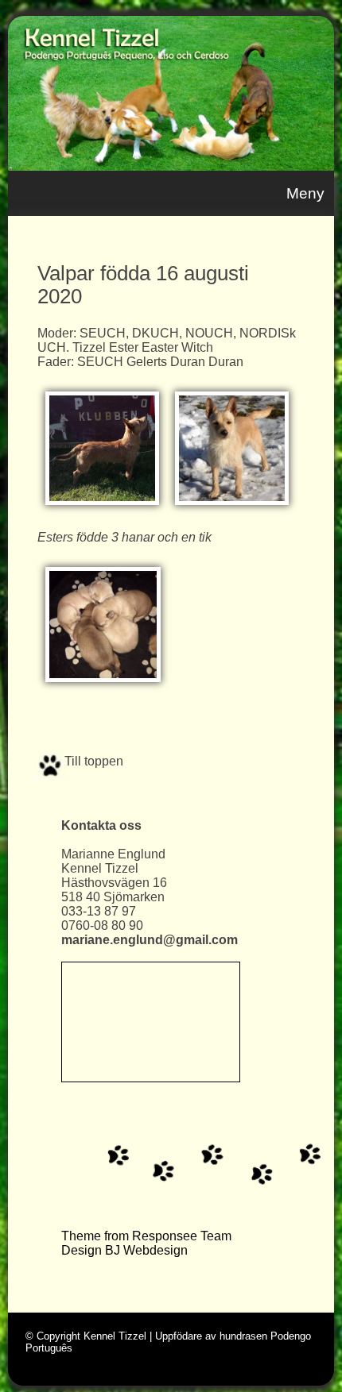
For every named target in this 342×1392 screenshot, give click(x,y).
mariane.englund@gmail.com (149, 940)
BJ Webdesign (146, 1250)
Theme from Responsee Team (146, 1236)
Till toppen (92, 761)
